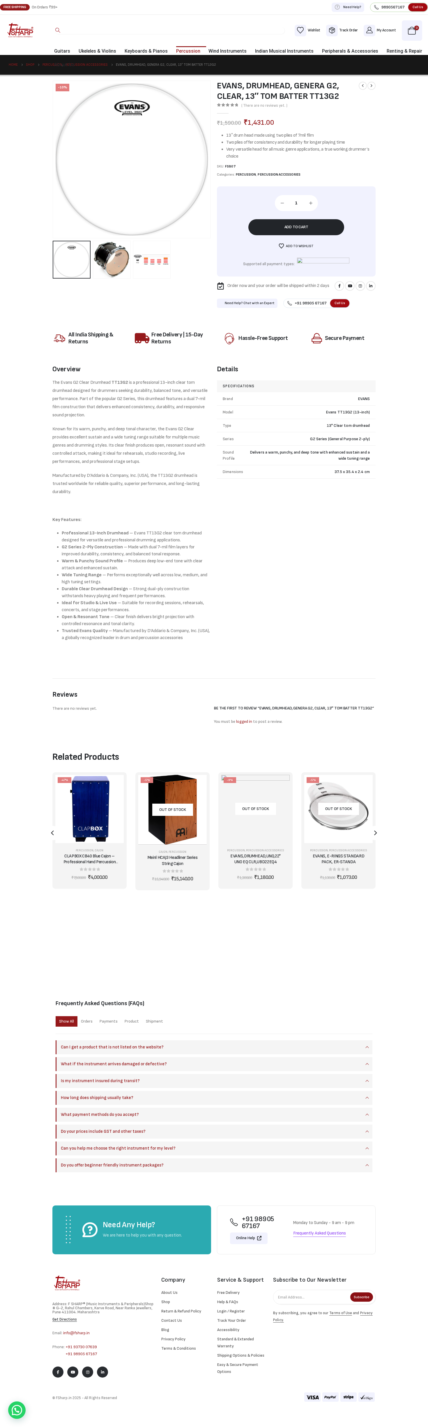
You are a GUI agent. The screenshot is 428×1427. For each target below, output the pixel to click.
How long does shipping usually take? (97, 1097)
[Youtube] (350, 286)
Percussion (188, 51)
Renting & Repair (404, 51)
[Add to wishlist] (115, 798)
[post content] (89, 809)
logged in (244, 721)
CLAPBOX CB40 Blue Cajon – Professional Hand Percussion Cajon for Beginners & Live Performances (89, 859)
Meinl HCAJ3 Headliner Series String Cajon (173, 860)
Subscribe (361, 1297)
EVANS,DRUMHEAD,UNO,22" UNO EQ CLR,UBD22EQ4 (255, 859)
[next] (371, 86)
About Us (64, 64)
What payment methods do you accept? (100, 1114)
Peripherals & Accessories (350, 51)
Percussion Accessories (279, 174)
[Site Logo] (20, 31)
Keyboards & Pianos (146, 51)
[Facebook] (339, 286)
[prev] (363, 86)
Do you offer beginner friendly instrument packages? (112, 1165)
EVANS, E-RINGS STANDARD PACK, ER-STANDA (338, 859)
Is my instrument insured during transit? (100, 1081)
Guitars (62, 51)
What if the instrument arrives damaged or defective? (114, 1064)
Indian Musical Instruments (284, 51)
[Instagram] (360, 286)
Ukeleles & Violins (97, 51)
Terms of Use (340, 1313)
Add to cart (296, 226)
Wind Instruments (227, 51)
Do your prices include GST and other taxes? (103, 1131)
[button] (58, 30)
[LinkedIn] (371, 286)
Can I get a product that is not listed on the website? (112, 1047)
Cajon (99, 850)
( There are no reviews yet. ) (264, 105)
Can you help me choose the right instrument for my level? (118, 1148)
